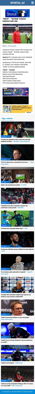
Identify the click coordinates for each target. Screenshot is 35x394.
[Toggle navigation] (32, 3)
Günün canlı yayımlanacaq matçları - (14, 185)
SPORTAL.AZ (17, 2)
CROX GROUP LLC (18, 391)
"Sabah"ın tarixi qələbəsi (12, 363)
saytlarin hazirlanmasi (9, 86)
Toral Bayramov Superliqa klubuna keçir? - (14, 228)
